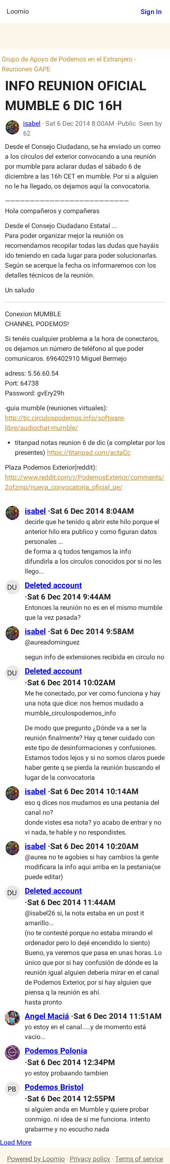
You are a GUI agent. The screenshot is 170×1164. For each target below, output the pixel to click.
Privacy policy (90, 1159)
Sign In (151, 12)
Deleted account (53, 585)
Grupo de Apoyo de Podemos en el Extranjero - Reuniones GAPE (69, 64)
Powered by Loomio (36, 1159)
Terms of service (139, 1159)
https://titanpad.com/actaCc (88, 452)
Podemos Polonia (56, 1051)
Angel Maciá (47, 1016)
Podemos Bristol (54, 1087)
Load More (15, 1142)
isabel (31, 123)
